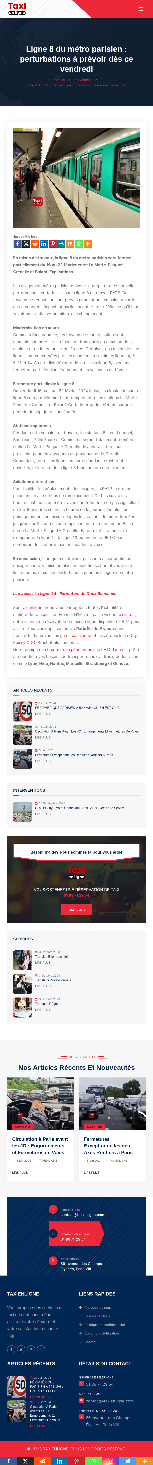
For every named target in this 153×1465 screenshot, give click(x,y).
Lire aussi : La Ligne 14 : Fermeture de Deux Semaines (64, 593)
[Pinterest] (53, 244)
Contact (90, 1342)
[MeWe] (61, 244)
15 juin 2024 (47, 726)
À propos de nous (97, 1308)
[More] (88, 244)
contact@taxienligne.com (82, 1215)
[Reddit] (35, 244)
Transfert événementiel (51, 956)
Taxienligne (31, 607)
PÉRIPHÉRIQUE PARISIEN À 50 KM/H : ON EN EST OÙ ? (77, 708)
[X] (26, 244)
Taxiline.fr (126, 614)
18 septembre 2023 (52, 803)
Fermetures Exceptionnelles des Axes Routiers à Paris (74, 755)
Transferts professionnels (53, 980)
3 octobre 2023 (49, 952)
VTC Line (113, 649)
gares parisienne (75, 635)
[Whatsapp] (79, 244)
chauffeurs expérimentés (69, 649)
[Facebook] (18, 244)
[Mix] (70, 244)
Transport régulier (48, 1004)
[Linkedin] (44, 244)
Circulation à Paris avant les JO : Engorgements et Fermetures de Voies (87, 731)
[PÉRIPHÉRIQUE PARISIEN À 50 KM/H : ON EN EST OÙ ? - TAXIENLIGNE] (17, 1386)
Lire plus (43, 714)
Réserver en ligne (97, 1316)
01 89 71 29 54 (76, 895)
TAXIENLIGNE (23, 1127)
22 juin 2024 (47, 703)
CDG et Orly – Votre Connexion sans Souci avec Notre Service (80, 808)
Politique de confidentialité (104, 1325)
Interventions (82, 80)
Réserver (75, 909)
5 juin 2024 (47, 750)
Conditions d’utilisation (101, 1333)
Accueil (60, 80)
